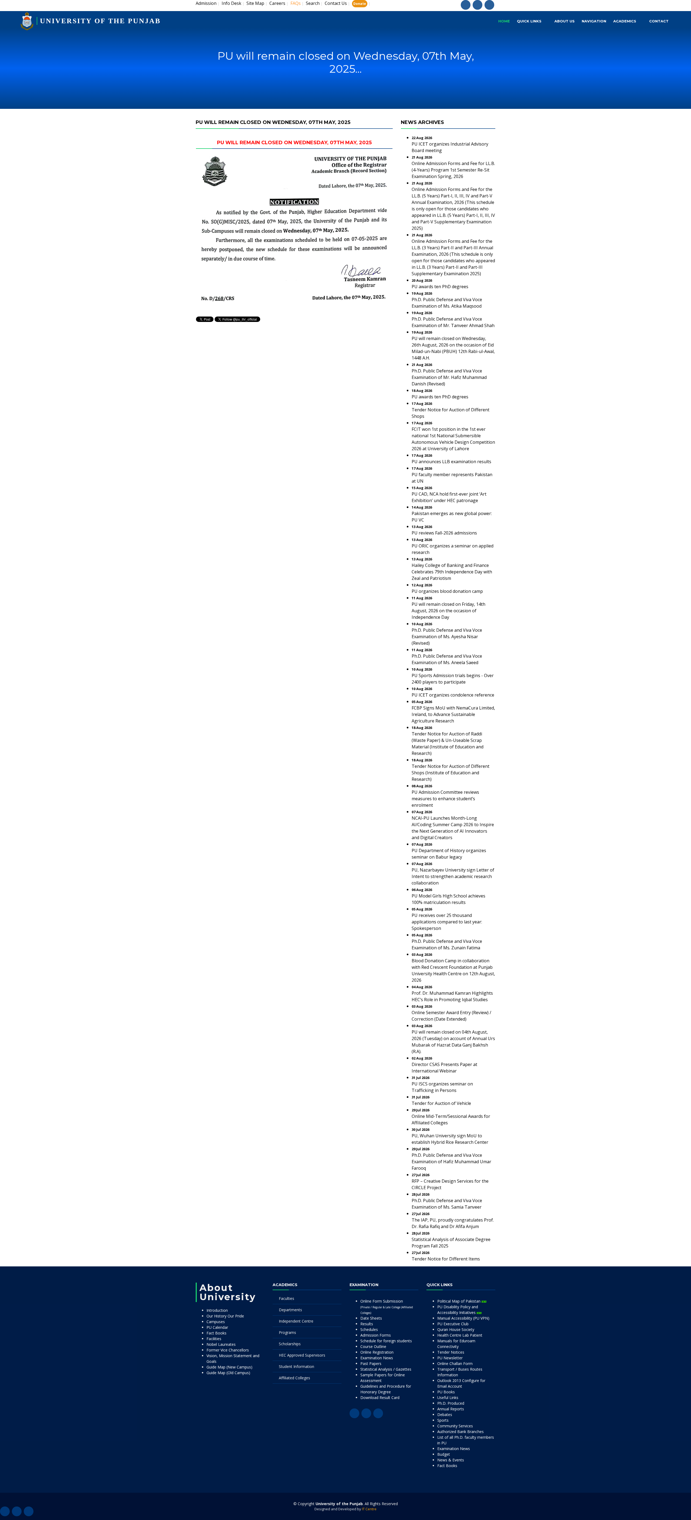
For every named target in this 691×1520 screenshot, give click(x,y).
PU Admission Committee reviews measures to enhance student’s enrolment (445, 798)
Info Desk (231, 3)
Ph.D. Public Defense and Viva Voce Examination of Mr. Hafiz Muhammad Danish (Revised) (449, 377)
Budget (443, 1454)
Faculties (286, 1298)
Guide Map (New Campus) (229, 1367)
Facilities (213, 1338)
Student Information (296, 1366)
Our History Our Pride (225, 1316)
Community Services (455, 1425)
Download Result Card (379, 1397)
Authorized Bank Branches (460, 1431)
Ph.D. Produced (450, 1403)
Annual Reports (450, 1408)
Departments (290, 1309)
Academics (624, 21)
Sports (443, 1420)
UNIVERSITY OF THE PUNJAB (100, 21)
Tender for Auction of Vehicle (441, 1103)
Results (366, 1323)
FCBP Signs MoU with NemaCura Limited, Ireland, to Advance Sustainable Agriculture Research (453, 714)
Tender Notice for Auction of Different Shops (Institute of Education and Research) (450, 772)
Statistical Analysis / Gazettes (385, 1369)
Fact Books (216, 1333)
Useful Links (447, 1397)
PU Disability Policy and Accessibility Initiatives (457, 1309)
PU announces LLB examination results (451, 462)
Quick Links (529, 21)
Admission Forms (375, 1335)
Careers (277, 3)
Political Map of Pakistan (459, 1301)
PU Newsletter (450, 1357)
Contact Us (336, 3)
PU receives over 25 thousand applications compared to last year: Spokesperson (447, 921)
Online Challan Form (455, 1363)
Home (504, 21)
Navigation (594, 21)
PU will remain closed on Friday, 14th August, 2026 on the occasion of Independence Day (448, 610)
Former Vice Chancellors (227, 1350)
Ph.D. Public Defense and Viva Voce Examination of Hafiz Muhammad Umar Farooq (451, 1161)
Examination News (376, 1357)
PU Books (446, 1391)
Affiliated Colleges (294, 1377)
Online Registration (377, 1352)
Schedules (369, 1329)
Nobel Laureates (221, 1344)
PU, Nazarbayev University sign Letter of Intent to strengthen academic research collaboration (453, 876)
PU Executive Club (453, 1323)
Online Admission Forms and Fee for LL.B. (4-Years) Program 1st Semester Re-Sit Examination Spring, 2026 (453, 169)
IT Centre (369, 1508)
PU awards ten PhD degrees (440, 287)
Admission (206, 3)
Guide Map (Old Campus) (228, 1372)
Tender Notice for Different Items (446, 1259)
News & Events (450, 1459)
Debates (444, 1414)
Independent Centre (296, 1321)
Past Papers (370, 1363)
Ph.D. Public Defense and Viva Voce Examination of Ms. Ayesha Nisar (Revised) (447, 636)
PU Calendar (217, 1327)
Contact (659, 21)
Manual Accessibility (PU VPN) (463, 1318)
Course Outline (373, 1346)
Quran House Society (455, 1329)
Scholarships (290, 1343)
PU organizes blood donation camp (447, 591)
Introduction (217, 1310)
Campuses (215, 1321)
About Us (564, 21)
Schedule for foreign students (386, 1340)
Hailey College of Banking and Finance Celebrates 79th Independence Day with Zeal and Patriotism (452, 571)
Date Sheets (371, 1318)
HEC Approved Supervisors (302, 1355)
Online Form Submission (386, 1307)
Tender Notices (450, 1352)
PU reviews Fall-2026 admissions (444, 533)
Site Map (255, 3)
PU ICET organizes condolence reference (453, 695)
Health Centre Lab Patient (459, 1335)
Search (313, 3)
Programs (287, 1332)
